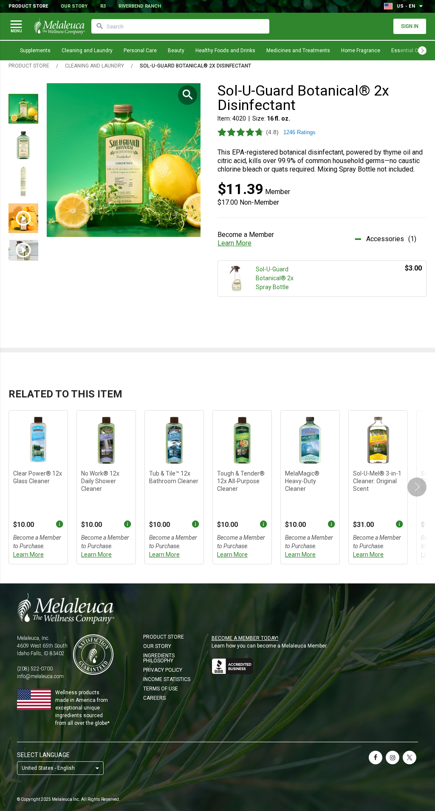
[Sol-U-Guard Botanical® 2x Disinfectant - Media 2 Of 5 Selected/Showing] (23, 145)
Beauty (176, 51)
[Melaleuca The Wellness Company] (217, 608)
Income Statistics (166, 679)
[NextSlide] (417, 487)
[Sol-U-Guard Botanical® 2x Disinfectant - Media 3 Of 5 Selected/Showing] (23, 182)
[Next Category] (422, 50)
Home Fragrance (360, 51)
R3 (103, 6)
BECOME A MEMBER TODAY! (245, 638)
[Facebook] (375, 757)
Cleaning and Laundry (87, 51)
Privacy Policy (162, 670)
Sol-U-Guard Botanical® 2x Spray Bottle (275, 278)
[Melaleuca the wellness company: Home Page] (59, 26)
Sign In (409, 26)
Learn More (234, 243)
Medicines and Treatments (298, 51)
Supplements (35, 51)
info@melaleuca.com (40, 676)
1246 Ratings (299, 132)
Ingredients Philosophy (159, 658)
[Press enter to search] (100, 26)
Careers (154, 698)
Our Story (74, 6)
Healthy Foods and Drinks (225, 51)
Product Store (28, 6)
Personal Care (140, 51)
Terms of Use (160, 688)
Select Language (43, 755)
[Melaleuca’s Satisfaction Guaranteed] (93, 654)
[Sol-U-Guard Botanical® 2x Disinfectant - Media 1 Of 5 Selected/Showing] (23, 109)
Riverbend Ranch (140, 6)
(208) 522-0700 (35, 669)
